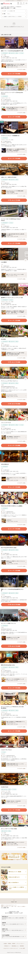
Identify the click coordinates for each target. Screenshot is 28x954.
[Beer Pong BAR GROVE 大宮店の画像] (14, 540)
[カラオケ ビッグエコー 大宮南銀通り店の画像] (14, 128)
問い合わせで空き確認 (15, 200)
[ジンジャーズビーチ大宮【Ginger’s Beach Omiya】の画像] (14, 211)
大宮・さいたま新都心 (21, 906)
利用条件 (13, 943)
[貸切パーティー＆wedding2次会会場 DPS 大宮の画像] (14, 43)
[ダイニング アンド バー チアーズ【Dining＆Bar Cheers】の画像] (14, 84)
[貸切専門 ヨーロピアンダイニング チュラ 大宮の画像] (14, 289)
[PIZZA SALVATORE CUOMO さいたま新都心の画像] (14, 498)
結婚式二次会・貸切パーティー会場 (7, 906)
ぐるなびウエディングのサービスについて (10, 948)
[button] (14, 918)
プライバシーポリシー (20, 943)
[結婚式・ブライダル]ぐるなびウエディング (8, 905)
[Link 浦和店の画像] (14, 254)
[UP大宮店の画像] (14, 331)
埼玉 (15, 906)
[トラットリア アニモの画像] (14, 414)
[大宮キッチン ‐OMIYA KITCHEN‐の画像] (14, 169)
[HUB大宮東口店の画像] (14, 456)
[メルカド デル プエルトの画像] (14, 742)
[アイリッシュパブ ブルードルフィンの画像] (14, 373)
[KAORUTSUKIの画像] (14, 779)
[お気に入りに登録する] (25, 48)
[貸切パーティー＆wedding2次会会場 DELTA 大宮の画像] (14, 581)
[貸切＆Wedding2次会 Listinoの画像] (14, 657)
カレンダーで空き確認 (15, 73)
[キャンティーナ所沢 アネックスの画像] (14, 615)
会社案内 (5, 943)
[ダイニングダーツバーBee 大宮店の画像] (14, 821)
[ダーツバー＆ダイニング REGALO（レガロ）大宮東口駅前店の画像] (14, 699)
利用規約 (9, 943)
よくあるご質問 (22, 948)
